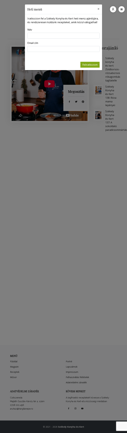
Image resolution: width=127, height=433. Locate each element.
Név (29, 29)
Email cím (32, 43)
